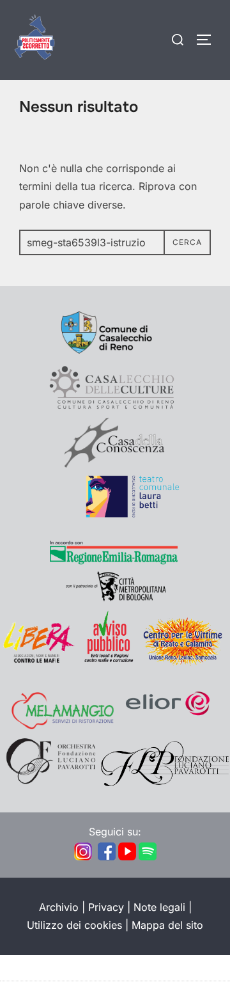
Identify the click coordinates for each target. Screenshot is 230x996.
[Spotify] (147, 857)
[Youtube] (127, 857)
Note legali (159, 907)
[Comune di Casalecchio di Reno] (115, 354)
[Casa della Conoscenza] (115, 463)
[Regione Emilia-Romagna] (114, 561)
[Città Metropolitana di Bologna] (115, 598)
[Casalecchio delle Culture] (112, 408)
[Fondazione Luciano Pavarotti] (165, 782)
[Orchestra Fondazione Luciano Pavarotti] (50, 782)
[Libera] (38, 662)
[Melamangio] (63, 725)
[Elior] (168, 725)
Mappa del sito (167, 925)
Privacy (106, 907)
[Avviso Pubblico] (108, 662)
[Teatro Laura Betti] (115, 514)
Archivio (59, 907)
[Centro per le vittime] (185, 662)
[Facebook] (106, 857)
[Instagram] (83, 857)
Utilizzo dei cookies (74, 925)
